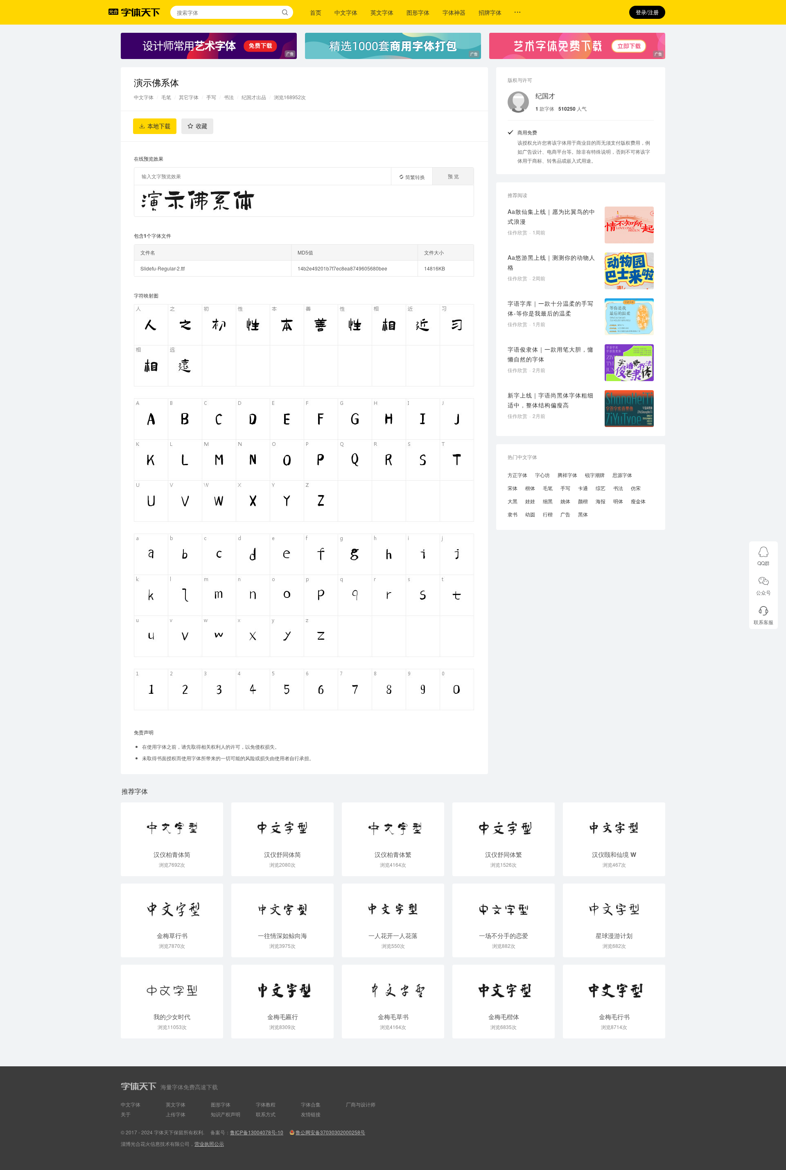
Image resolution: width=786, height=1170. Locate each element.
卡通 (583, 487)
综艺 (600, 487)
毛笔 (166, 96)
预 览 (453, 176)
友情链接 (311, 1114)
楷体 (530, 487)
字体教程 (266, 1104)
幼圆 (530, 514)
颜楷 (583, 501)
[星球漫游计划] (614, 905)
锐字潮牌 (595, 474)
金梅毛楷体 (503, 1016)
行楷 (548, 514)
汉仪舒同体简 (282, 854)
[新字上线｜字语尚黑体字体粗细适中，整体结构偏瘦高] (629, 408)
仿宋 (636, 487)
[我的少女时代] (172, 986)
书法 (229, 96)
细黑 (548, 501)
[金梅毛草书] (393, 986)
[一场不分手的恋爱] (503, 905)
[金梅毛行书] (614, 986)
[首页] (140, 12)
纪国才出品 (254, 96)
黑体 (583, 514)
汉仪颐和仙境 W (614, 854)
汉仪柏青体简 (172, 854)
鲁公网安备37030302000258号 (330, 1132)
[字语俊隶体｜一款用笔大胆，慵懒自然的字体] (629, 362)
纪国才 (545, 95)
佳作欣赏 (517, 232)
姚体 (565, 501)
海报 (600, 501)
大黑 (512, 501)
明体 (618, 501)
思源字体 (622, 474)
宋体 (512, 487)
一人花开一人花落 (393, 935)
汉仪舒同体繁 (503, 854)
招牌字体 (490, 12)
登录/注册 (647, 12)
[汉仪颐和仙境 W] (614, 824)
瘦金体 (638, 501)
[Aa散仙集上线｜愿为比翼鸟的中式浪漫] (629, 225)
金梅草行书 (172, 935)
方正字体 (517, 474)
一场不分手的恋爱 (503, 935)
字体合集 (311, 1104)
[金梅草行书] (172, 905)
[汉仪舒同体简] (282, 824)
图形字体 (418, 12)
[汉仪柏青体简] (172, 824)
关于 (126, 1114)
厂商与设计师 (360, 1104)
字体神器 (454, 12)
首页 (315, 12)
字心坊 (542, 474)
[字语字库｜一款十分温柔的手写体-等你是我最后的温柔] (629, 316)
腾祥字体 (567, 474)
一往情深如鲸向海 (282, 935)
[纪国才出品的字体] (518, 102)
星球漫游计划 (614, 935)
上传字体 (175, 1114)
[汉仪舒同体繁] (503, 824)
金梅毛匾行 (282, 1016)
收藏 (201, 126)
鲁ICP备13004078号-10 (256, 1132)
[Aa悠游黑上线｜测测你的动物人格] (629, 270)
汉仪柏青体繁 (393, 854)
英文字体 (381, 12)
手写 (211, 96)
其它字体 (189, 96)
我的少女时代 (172, 1016)
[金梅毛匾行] (282, 986)
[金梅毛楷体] (503, 986)
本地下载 (158, 126)
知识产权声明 (225, 1114)
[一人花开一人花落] (393, 905)
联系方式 (266, 1114)
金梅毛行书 (614, 1016)
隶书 (512, 514)
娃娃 (530, 501)
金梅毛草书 (393, 1016)
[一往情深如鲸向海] (282, 905)
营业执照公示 (209, 1143)
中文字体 (345, 12)
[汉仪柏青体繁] (393, 824)
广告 (565, 514)
